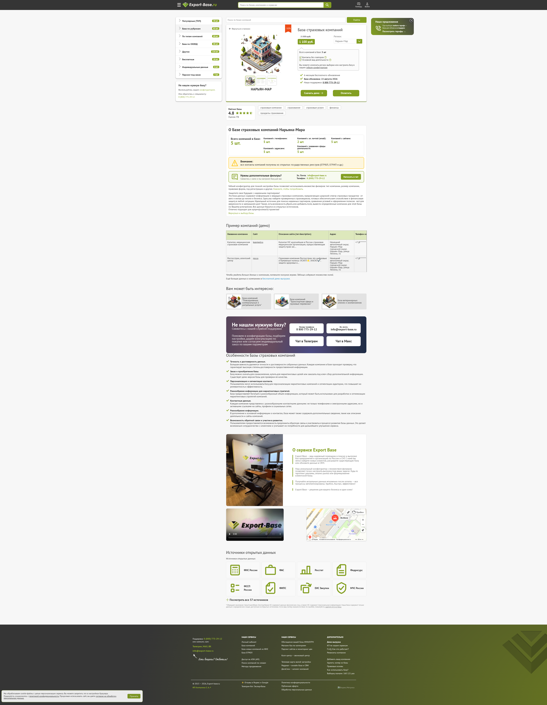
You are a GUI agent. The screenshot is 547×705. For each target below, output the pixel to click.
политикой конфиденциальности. (44, 696)
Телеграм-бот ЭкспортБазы (253, 686)
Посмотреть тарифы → (394, 31)
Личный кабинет (249, 642)
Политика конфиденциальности (295, 683)
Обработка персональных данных (296, 690)
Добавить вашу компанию (338, 659)
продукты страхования (271, 113)
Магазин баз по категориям (293, 645)
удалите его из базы (333, 607)
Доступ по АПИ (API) (250, 659)
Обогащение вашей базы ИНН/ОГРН (297, 642)
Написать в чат (350, 176)
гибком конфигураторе (316, 67)
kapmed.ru (258, 242)
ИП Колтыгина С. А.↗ (202, 687)
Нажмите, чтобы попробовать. (288, 188)
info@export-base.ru (316, 175)
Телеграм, (198, 646)
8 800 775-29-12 (331, 82)
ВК (210, 646)
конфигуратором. (207, 90)
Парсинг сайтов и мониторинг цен (296, 649)
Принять (134, 696)
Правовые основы (335, 666)
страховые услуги (315, 107)
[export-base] (199, 5)
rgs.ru (255, 258)
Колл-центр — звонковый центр (295, 655)
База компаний (248, 645)
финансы (334, 107)
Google (265, 683)
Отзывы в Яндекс (252, 683)
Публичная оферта (289, 686)
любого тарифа (399, 25)
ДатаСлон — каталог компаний (295, 669)
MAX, (206, 646)
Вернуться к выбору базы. (241, 213)
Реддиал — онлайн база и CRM (295, 665)
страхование (294, 107)
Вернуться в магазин (241, 29)
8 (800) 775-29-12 (186, 97)
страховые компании (271, 107)
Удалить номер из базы (337, 663)
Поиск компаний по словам (254, 663)
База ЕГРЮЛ (247, 653)
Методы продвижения (251, 666)
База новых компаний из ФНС (255, 649)
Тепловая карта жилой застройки (296, 662)
